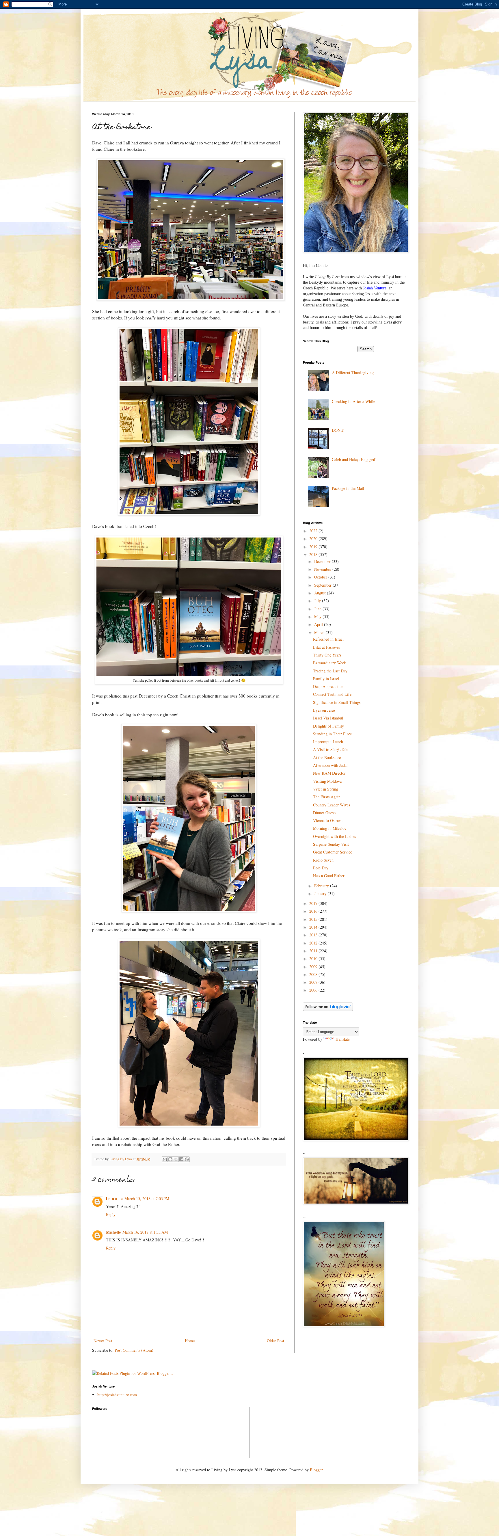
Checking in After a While (353, 401)
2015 (314, 919)
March (320, 632)
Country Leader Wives (331, 805)
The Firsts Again (326, 796)
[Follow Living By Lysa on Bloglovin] (328, 1009)
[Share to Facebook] (181, 1159)
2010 (314, 958)
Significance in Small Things (336, 702)
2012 (314, 943)
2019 (314, 546)
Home (190, 1340)
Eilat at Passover (326, 647)
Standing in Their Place (332, 734)
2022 (314, 530)
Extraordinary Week (329, 662)
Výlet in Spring (325, 789)
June (318, 608)
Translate (342, 1039)
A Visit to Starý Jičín (330, 749)
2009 (314, 966)
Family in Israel (326, 678)
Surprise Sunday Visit (331, 844)
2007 (314, 982)
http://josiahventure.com (117, 1394)
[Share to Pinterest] (187, 1159)
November (323, 569)
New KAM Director (329, 773)
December (323, 561)
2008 (314, 974)
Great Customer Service (332, 852)
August (320, 593)
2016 (314, 911)
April (319, 624)
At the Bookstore (327, 757)
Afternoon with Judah (331, 765)
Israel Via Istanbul (328, 718)
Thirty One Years (327, 655)
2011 (314, 950)
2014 (314, 927)
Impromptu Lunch (328, 741)
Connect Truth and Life (332, 694)
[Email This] (165, 1159)
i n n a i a (114, 1198)
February (322, 885)
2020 (314, 538)
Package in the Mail (348, 488)
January (321, 893)
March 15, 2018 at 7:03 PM (146, 1198)
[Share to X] (176, 1159)
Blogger (316, 1469)
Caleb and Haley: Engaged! (354, 459)
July (318, 600)
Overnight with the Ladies (334, 836)
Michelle (113, 1232)
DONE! (338, 430)
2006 (314, 990)
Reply (111, 1214)
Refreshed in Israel (328, 639)
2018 (314, 554)
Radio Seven (323, 860)
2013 (314, 935)
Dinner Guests (324, 812)
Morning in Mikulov (330, 828)
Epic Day (320, 868)
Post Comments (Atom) (134, 1350)
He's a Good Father (329, 875)
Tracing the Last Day (330, 671)
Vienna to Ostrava (327, 820)
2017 (314, 903)
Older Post (275, 1340)
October (321, 577)
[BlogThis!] (170, 1159)
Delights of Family (328, 726)
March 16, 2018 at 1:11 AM (145, 1232)
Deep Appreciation (328, 686)
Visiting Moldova (327, 781)
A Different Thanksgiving (353, 372)
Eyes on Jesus (324, 710)
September (323, 585)
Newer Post (103, 1340)
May (318, 616)
